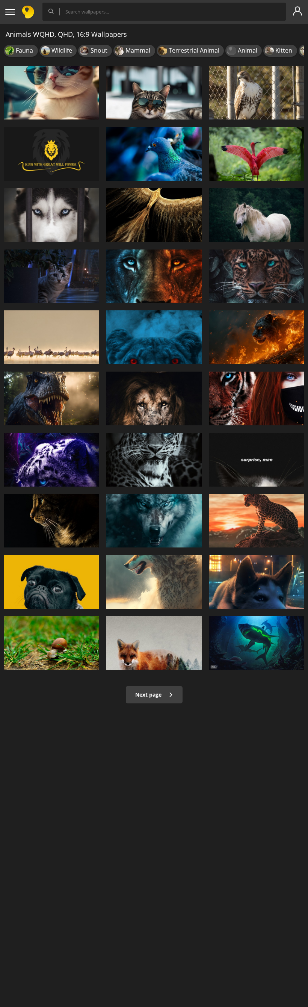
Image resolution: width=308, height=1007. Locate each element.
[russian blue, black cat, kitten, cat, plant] (51, 276)
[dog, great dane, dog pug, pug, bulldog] (51, 582)
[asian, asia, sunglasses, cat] (51, 92)
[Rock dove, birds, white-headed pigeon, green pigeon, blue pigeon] (153, 154)
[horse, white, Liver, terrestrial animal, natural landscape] (256, 215)
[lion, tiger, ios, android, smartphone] (256, 521)
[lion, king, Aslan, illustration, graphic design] (51, 154)
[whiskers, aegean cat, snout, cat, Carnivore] (256, 460)
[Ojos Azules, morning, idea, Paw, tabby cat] (153, 92)
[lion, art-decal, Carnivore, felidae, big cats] (153, 398)
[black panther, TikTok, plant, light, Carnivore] (51, 460)
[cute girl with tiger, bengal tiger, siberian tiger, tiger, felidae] (256, 398)
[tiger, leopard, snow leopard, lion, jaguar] (153, 460)
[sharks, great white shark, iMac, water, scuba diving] (256, 643)
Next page (149, 694)
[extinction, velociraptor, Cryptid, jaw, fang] (51, 398)
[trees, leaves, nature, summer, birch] (51, 643)
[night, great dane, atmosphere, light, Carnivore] (256, 582)
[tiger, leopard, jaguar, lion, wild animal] (256, 276)
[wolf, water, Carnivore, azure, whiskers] (153, 521)
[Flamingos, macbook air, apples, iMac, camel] (51, 337)
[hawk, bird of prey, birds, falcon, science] (256, 92)
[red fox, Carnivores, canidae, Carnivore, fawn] (153, 643)
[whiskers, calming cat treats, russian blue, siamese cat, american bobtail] (51, 521)
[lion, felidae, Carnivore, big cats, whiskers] (153, 276)
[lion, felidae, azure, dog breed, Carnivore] (153, 337)
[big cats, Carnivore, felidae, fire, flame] (256, 337)
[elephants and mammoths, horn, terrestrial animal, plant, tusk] (153, 215)
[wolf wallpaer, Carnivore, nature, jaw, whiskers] (153, 582)
